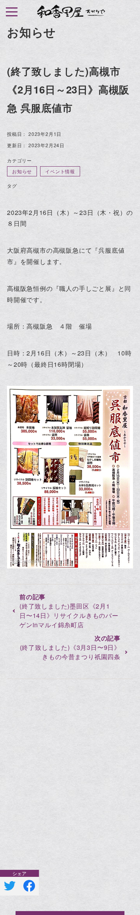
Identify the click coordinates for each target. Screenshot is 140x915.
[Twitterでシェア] (10, 886)
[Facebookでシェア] (29, 886)
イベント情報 (60, 171)
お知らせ (22, 171)
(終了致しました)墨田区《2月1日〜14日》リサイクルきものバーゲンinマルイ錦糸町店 (69, 615)
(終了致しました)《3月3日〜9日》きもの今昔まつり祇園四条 (70, 652)
